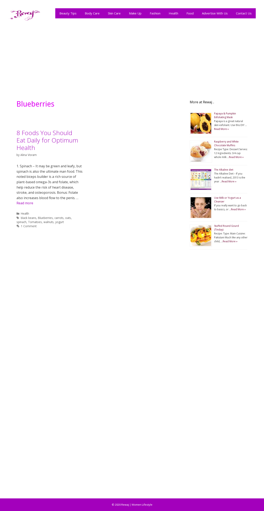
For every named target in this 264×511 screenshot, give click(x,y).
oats (68, 218)
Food (190, 13)
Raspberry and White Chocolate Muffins (226, 143)
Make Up (135, 13)
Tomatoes (35, 222)
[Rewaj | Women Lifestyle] (24, 14)
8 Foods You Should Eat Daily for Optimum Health (47, 140)
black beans (28, 218)
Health (173, 13)
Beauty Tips (68, 13)
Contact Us (244, 13)
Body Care (92, 13)
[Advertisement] (132, 58)
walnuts (49, 222)
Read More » (221, 129)
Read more (24, 203)
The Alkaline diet (223, 169)
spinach (21, 222)
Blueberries (45, 218)
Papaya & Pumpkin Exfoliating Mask (225, 115)
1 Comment (29, 226)
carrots (59, 218)
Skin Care (114, 13)
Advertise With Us (215, 13)
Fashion (155, 13)
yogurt (59, 222)
